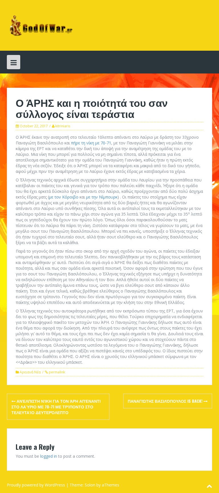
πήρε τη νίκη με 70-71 (91, 143)
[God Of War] (40, 25)
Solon (90, 485)
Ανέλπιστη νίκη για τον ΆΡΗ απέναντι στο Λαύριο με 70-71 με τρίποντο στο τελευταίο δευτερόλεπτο (56, 406)
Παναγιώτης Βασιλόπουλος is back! (166, 401)
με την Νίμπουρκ (101, 197)
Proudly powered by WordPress (36, 485)
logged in (48, 456)
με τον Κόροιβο (63, 197)
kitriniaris (62, 126)
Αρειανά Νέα (30, 372)
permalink (56, 372)
